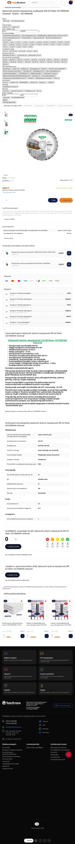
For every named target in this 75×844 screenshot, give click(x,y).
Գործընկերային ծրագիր (10, 763)
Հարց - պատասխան (65, 105)
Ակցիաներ (6, 766)
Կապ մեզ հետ (55, 757)
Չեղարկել (6, 21)
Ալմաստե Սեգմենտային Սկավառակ (31, 586)
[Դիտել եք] (36, 841)
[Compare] (66, 176)
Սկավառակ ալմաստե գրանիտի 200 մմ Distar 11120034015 (31, 263)
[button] (67, 593)
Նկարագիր (28, 105)
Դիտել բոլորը (8, 238)
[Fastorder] (12, 618)
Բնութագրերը (39, 105)
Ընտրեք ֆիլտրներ (18, 21)
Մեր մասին (6, 747)
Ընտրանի (53, 752)
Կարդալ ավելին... (10, 219)
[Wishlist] (71, 176)
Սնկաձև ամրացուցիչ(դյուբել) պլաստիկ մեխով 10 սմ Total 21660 (60, 624)
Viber (44, 725)
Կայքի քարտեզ (7, 768)
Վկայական (6, 761)
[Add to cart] (69, 253)
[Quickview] (9, 618)
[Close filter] (3, 23)
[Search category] (29, 2)
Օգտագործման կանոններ (11, 756)
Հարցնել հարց (12, 575)
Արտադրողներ (7, 759)
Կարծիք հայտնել (13, 546)
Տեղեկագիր (54, 754)
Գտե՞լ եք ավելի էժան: (9, 192)
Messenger (46, 732)
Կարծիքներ (51, 105)
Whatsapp (45, 728)
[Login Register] (66, 2)
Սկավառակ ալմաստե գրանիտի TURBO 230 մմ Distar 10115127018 (33, 252)
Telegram (45, 721)
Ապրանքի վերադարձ (57, 759)
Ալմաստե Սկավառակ (11, 586)
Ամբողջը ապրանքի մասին (13, 105)
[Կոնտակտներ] (61, 2)
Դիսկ (46, 586)
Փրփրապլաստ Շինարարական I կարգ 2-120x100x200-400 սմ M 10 (12, 624)
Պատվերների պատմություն (60, 750)
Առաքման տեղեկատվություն (12, 750)
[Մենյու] (4, 2)
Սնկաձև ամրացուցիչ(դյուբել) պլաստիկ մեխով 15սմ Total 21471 (36, 624)
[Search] (56, 2)
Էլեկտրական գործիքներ (34, 747)
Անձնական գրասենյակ (58, 747)
